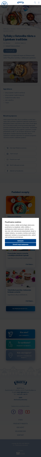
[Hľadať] (35, 3)
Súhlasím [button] (20, 240)
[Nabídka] (4, 4)
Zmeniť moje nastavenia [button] (20, 244)
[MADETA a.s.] (20, 2)
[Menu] (39, 2)
